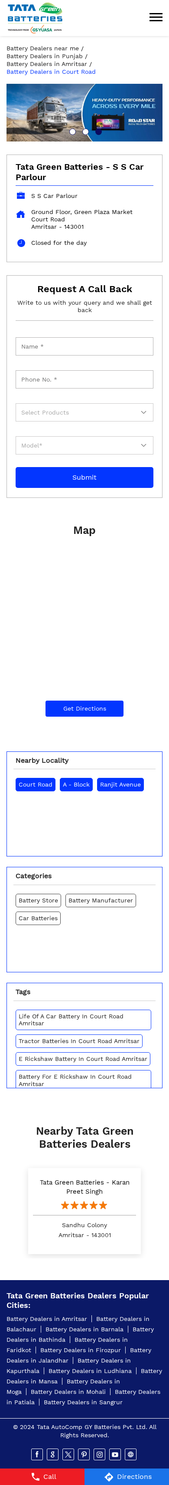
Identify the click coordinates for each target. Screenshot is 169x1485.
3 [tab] (97, 130)
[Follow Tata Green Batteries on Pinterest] (84, 1454)
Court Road (35, 784)
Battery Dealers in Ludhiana (90, 1370)
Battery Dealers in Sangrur (83, 1402)
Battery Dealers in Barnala (85, 1329)
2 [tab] (84, 130)
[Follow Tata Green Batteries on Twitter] (68, 1454)
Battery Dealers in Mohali (68, 1391)
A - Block (76, 784)
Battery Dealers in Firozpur (80, 1350)
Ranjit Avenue (120, 784)
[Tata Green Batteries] (35, 18)
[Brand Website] (131, 1454)
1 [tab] (71, 130)
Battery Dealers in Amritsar (46, 1318)
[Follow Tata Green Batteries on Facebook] (37, 1454)
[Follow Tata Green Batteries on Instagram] (100, 1454)
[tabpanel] (84, 113)
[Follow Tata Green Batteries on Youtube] (115, 1454)
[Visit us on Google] (53, 1454)
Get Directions (84, 708)
